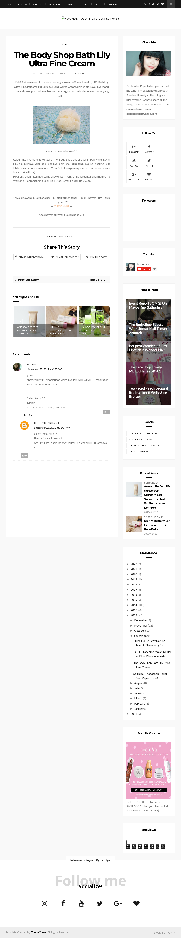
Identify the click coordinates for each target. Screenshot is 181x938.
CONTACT (113, 4)
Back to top (163, 932)
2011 (134, 713)
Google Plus (134, 180)
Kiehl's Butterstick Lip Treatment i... (61, 330)
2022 (134, 563)
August (138, 683)
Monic (32, 364)
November (140, 625)
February (139, 703)
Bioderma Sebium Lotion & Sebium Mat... (94, 330)
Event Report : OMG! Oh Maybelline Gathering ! (148, 305)
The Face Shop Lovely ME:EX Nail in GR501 (145, 369)
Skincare (144, 451)
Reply (107, 412)
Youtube (134, 166)
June (137, 693)
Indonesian (153, 433)
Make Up (155, 445)
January (139, 708)
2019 (134, 579)
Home (9, 4)
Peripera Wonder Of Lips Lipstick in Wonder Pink (148, 348)
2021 (134, 569)
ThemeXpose (38, 932)
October (139, 630)
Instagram (134, 152)
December (140, 620)
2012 (134, 615)
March (138, 698)
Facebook (149, 152)
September (141, 635)
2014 (134, 605)
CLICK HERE (62, 206)
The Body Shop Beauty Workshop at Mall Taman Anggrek (148, 328)
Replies (28, 415)
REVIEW (22, 4)
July (136, 688)
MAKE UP (38, 4)
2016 (134, 594)
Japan (149, 439)
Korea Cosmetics (137, 445)
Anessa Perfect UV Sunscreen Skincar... (28, 330)
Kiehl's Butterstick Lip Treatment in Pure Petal (156, 525)
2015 (134, 599)
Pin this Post (98, 257)
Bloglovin (149, 180)
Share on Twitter (67, 257)
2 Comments (79, 73)
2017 (134, 589)
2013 (134, 610)
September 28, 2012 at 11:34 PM (52, 427)
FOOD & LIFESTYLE (77, 4)
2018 (134, 584)
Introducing (135, 439)
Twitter (149, 166)
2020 (134, 574)
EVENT (98, 4)
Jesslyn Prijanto (48, 423)
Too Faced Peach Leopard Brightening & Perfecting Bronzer (148, 392)
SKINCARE (55, 4)
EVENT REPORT (135, 433)
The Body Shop (68, 236)
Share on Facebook (32, 257)
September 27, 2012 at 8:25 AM (44, 369)
